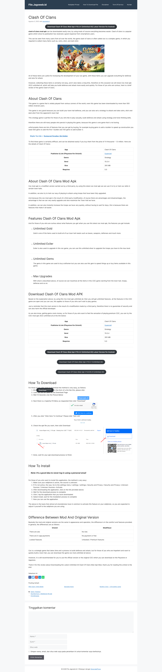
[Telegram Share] (39, 577)
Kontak (129, 5)
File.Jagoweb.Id (37, 4)
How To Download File (90, 5)
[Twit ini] (33, 577)
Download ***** (45, 390)
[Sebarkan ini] (29, 577)
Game (32, 591)
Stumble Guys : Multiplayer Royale (41, 594)
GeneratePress (96, 669)
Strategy (37, 591)
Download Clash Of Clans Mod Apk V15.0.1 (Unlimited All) (81, 362)
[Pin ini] (36, 577)
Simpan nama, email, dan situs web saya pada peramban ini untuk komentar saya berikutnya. (66, 651)
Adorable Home (69, 586)
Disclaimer (105, 5)
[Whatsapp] (43, 577)
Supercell (108, 154)
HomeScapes (35, 596)
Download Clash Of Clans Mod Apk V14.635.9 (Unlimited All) (81, 372)
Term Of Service (118, 5)
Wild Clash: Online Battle (35, 586)
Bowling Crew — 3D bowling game (110, 586)
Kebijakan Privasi (73, 5)
